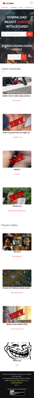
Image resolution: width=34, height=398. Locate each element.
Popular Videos (9, 225)
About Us (16, 384)
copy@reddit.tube (16, 382)
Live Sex (20, 7)
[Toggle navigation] (31, 3)
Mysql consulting (18, 389)
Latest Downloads (11, 68)
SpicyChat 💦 (29, 7)
